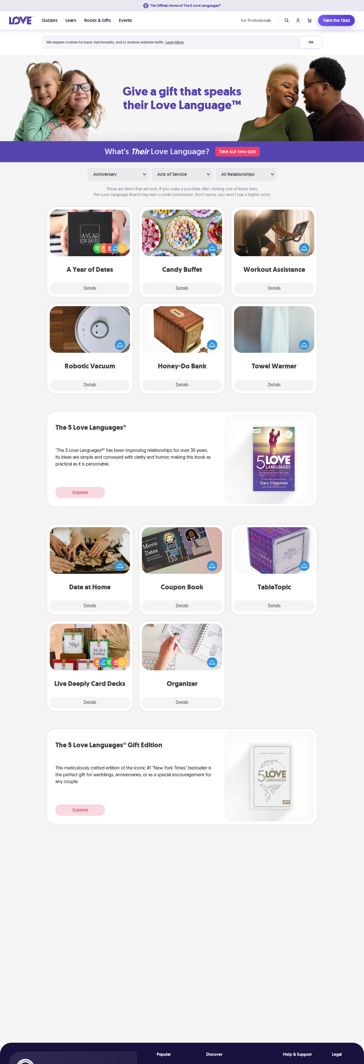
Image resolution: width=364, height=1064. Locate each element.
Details (90, 288)
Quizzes (49, 20)
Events (125, 20)
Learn (70, 20)
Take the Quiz (336, 20)
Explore (80, 492)
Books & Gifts (97, 20)
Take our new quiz (237, 152)
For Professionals (256, 20)
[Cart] (309, 20)
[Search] (287, 20)
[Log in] (298, 20)
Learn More (175, 42)
